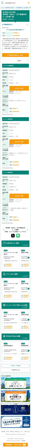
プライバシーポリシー (19, 438)
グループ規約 (10, 438)
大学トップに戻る (16, 365)
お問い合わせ (27, 431)
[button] (28, 257)
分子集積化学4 (6, 24)
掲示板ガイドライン (19, 431)
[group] (11, 258)
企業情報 (23, 440)
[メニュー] (2, 2)
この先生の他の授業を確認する (15, 29)
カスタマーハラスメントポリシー (13, 440)
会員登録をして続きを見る (15, 444)
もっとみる (24, 245)
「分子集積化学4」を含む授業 (21, 7)
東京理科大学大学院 (9, 7)
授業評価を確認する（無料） (16, 55)
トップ (2, 7)
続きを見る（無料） (19, 88)
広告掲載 (3, 431)
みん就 (7, 431)
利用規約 (12, 431)
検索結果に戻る (16, 370)
